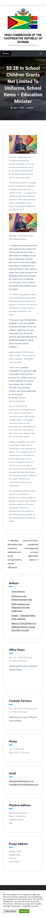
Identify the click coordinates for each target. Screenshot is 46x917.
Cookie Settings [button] (10, 911)
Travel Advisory (18, 591)
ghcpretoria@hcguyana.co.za (21, 781)
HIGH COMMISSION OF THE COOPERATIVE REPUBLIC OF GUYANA (23, 38)
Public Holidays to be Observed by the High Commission (21, 607)
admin (30, 108)
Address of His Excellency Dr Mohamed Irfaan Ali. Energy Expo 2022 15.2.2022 (24, 626)
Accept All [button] (24, 911)
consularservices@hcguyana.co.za (23, 784)
